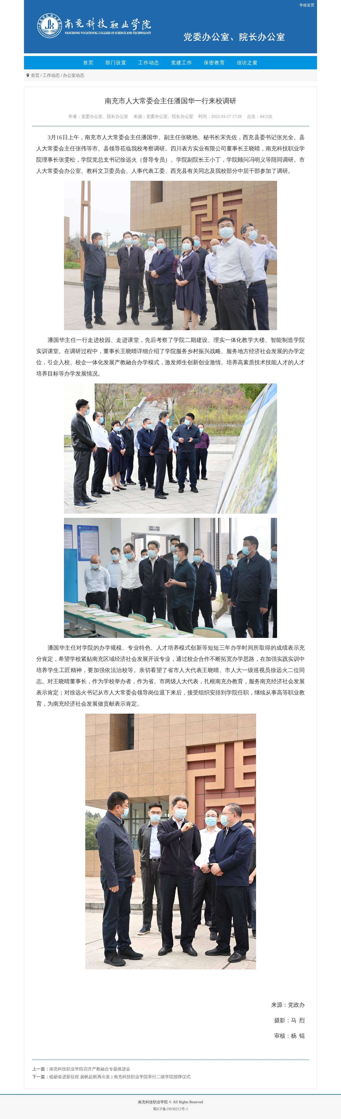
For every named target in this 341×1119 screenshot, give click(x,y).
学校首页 (306, 5)
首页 (88, 62)
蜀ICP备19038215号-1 (170, 1109)
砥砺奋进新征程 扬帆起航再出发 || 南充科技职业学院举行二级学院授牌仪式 (119, 1076)
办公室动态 (73, 75)
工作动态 (148, 62)
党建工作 (181, 62)
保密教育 (214, 62)
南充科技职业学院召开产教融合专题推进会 (89, 1069)
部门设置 (116, 62)
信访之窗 (247, 62)
